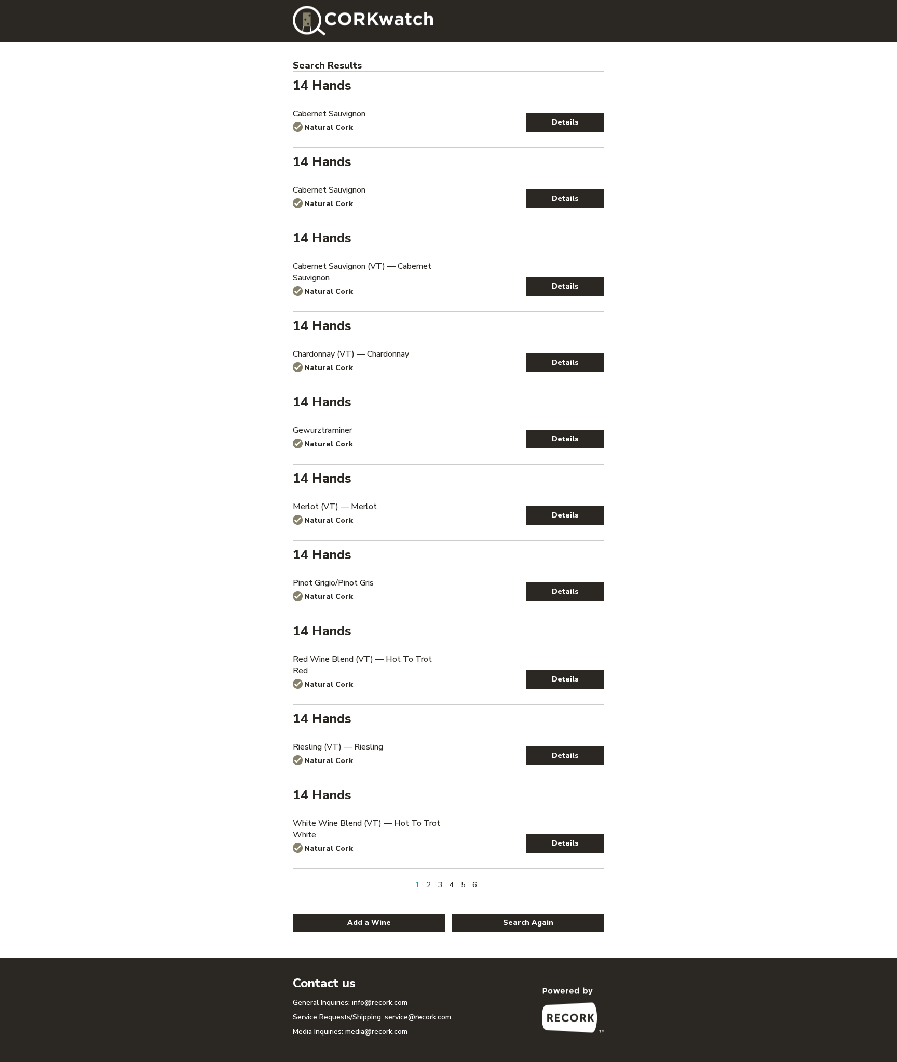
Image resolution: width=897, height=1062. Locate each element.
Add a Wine (369, 923)
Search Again (528, 923)
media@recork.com (376, 1032)
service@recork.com (418, 1017)
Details (565, 122)
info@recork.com (379, 1002)
